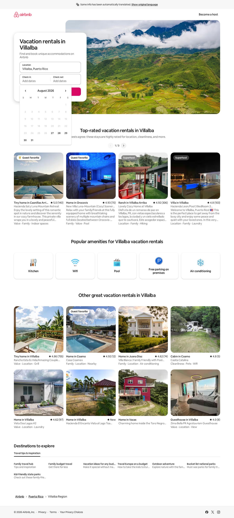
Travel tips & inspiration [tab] (27, 453)
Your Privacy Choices (71, 512)
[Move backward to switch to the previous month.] (26, 91)
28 (59, 133)
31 (32, 140)
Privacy (42, 512)
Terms (53, 512)
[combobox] (50, 69)
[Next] (123, 145)
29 (65, 133)
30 (25, 140)
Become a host (208, 14)
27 (52, 133)
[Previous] (110, 145)
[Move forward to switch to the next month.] (65, 91)
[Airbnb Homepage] (23, 14)
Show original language (144, 4)
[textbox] (34, 81)
